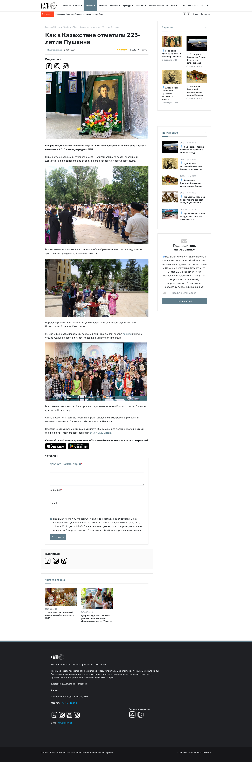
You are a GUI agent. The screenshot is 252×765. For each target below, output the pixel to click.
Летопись (113, 6)
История (140, 6)
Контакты (205, 14)
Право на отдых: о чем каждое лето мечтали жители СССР (193, 216)
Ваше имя (56, 489)
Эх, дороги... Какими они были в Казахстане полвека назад (192, 150)
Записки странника (158, 6)
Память (101, 6)
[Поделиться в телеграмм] (65, 66)
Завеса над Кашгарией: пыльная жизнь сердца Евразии (191, 183)
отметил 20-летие (100, 432)
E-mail (53, 503)
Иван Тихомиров (54, 50)
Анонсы (76, 6)
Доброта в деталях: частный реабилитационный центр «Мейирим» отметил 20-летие (96, 618)
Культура (127, 6)
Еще (173, 6)
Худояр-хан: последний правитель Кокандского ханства (170, 93)
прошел (127, 333)
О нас (195, 14)
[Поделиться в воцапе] (57, 66)
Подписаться (191, 6)
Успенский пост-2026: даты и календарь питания (171, 54)
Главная (67, 6)
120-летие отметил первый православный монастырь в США (59, 615)
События (89, 6)
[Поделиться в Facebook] (49, 66)
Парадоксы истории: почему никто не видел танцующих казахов (85, 14)
